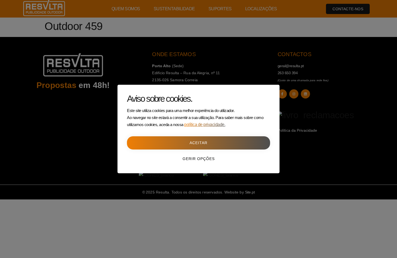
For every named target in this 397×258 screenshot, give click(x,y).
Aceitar (198, 143)
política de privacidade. (204, 124)
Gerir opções (199, 159)
